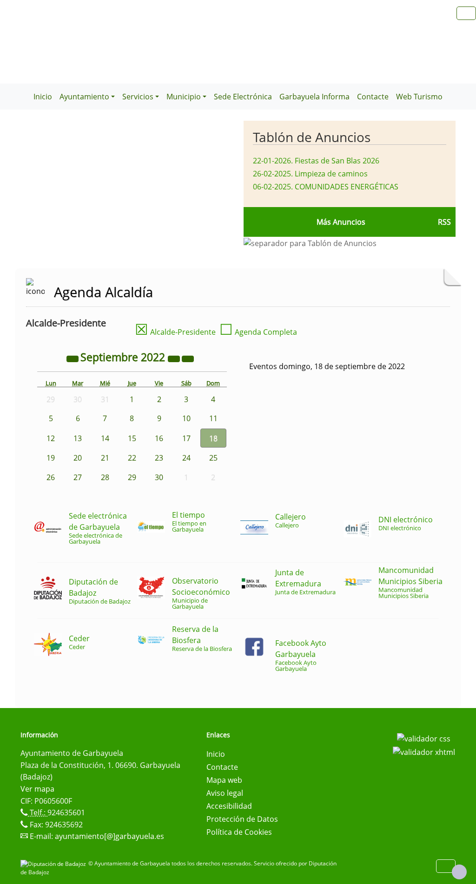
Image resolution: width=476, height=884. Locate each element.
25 (213, 458)
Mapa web (224, 780)
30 (159, 477)
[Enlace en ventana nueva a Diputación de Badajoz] (54, 863)
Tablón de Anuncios (311, 137)
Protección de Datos (242, 819)
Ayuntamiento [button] (84, 96)
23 (159, 458)
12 (50, 438)
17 (186, 438)
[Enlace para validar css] (423, 738)
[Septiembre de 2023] (175, 358)
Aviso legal (224, 793)
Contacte (373, 96)
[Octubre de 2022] (188, 358)
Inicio (42, 96)
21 (105, 458)
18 (213, 438)
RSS (444, 222)
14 (105, 438)
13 (77, 438)
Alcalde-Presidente (175, 332)
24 (186, 458)
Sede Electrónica (243, 96)
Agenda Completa (258, 332)
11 (213, 418)
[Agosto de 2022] (73, 358)
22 (132, 458)
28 (105, 477)
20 (77, 458)
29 (132, 477)
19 (50, 458)
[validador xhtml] (424, 752)
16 (159, 438)
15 (132, 438)
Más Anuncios (341, 222)
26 (50, 477)
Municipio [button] (183, 96)
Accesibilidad (229, 806)
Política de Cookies (239, 832)
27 (77, 477)
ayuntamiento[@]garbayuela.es (109, 836)
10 (186, 418)
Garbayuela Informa (314, 96)
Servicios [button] (137, 96)
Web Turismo (419, 96)
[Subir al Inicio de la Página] (459, 871)
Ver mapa (37, 789)
